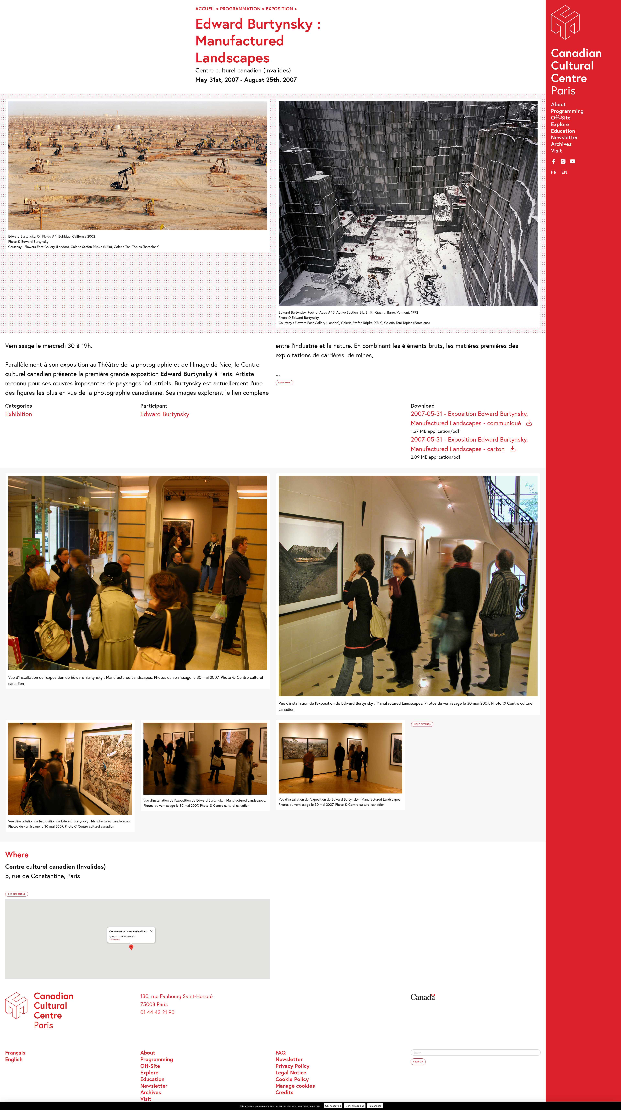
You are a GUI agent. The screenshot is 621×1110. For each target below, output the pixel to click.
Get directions (16, 894)
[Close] (151, 931)
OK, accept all (333, 1105)
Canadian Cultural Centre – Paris (577, 51)
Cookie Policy (292, 1079)
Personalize (375, 1105)
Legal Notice (291, 1072)
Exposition (279, 8)
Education (563, 131)
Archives (561, 144)
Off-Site (561, 117)
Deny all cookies (355, 1105)
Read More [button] (284, 382)
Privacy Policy (292, 1066)
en (564, 172)
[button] (131, 947)
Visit (556, 150)
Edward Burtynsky (164, 414)
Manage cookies (295, 1086)
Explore (560, 124)
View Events (114, 939)
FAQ (281, 1052)
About (558, 104)
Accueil (205, 8)
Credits (284, 1092)
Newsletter (564, 137)
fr (554, 172)
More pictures (422, 724)
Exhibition (18, 414)
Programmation (240, 8)
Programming (567, 111)
